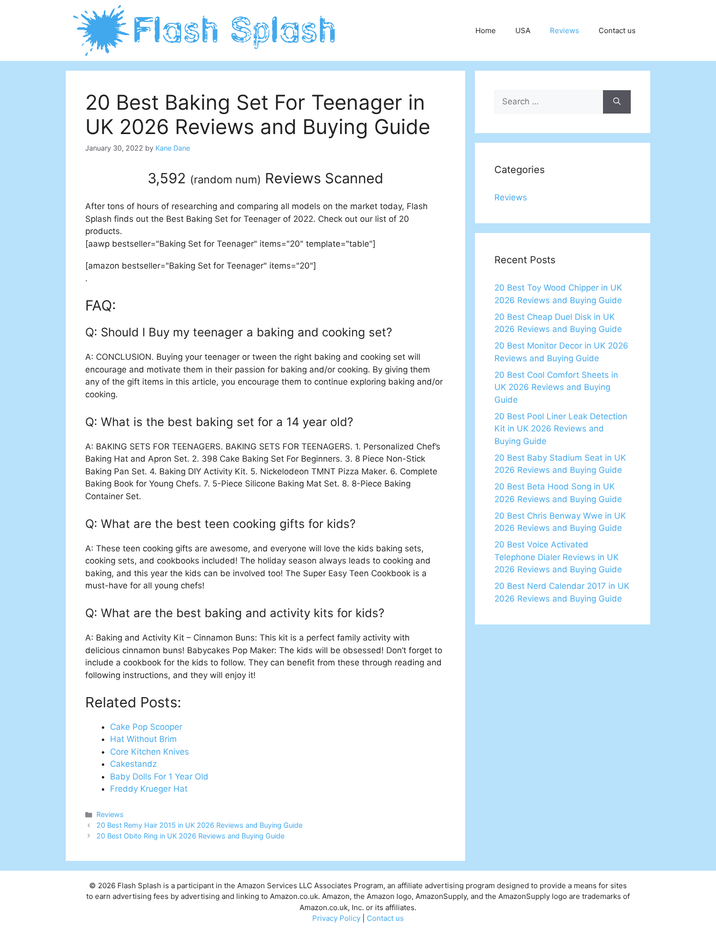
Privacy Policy (336, 918)
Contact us (617, 30)
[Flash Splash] (205, 30)
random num (225, 179)
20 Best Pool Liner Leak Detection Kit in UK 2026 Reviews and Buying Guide (560, 428)
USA (522, 30)
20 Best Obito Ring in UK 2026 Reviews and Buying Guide (190, 836)
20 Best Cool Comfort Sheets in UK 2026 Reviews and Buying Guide (556, 387)
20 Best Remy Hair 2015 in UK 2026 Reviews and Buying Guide (199, 825)
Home (485, 30)
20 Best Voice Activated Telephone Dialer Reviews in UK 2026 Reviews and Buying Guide (558, 557)
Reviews (564, 30)
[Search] (617, 102)
